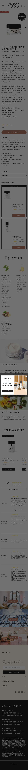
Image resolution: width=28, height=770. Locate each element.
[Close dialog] (26, 376)
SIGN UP (7, 390)
